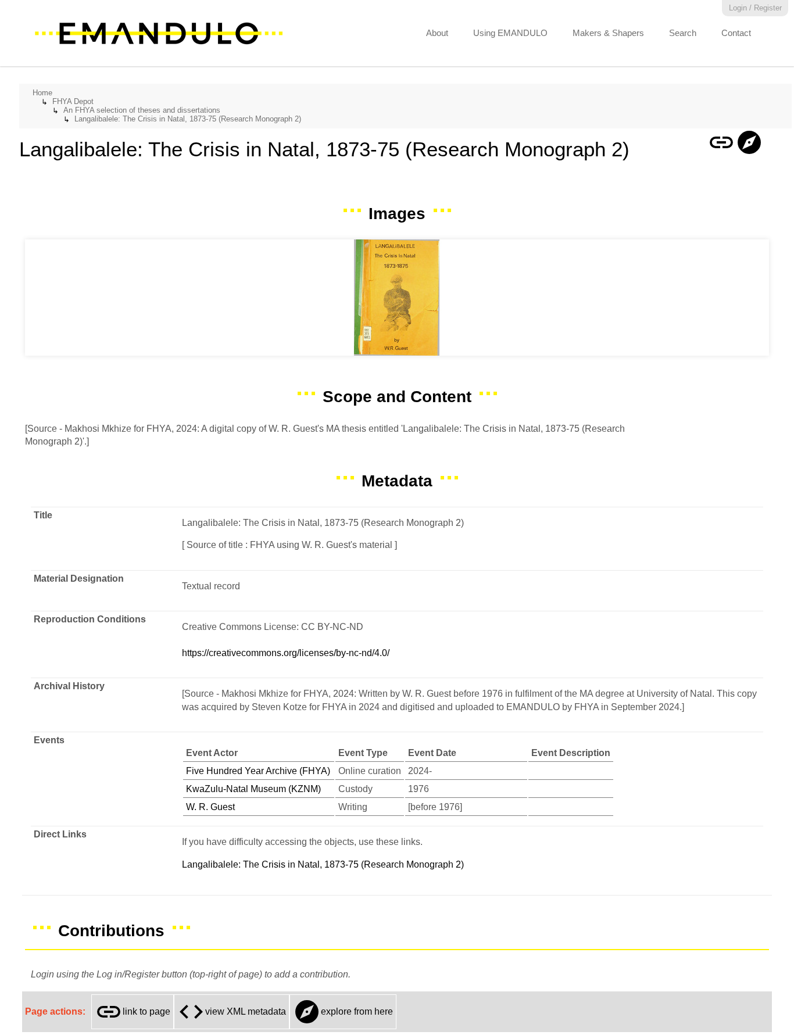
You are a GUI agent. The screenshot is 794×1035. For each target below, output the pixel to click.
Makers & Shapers (608, 33)
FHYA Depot (73, 101)
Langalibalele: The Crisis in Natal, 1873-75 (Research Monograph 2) (187, 118)
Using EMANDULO (510, 33)
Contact (736, 33)
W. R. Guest (210, 807)
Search (682, 33)
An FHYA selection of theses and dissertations (141, 110)
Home (42, 92)
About (437, 33)
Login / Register (755, 7)
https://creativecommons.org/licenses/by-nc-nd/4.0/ (285, 653)
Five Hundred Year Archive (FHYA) (258, 771)
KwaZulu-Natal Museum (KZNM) (253, 789)
